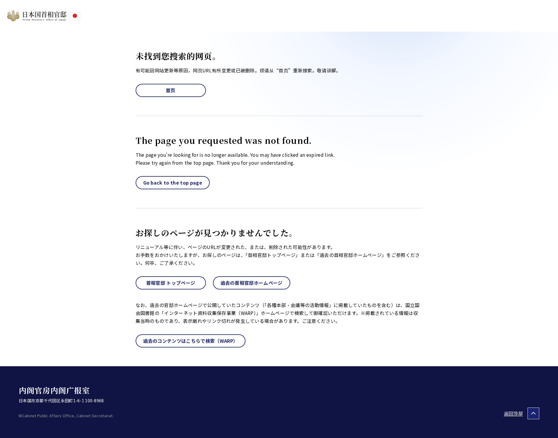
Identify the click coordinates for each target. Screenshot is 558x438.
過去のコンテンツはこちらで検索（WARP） (190, 340)
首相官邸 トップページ (170, 282)
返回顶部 (513, 413)
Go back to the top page (172, 182)
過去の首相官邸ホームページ (252, 282)
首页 (170, 90)
